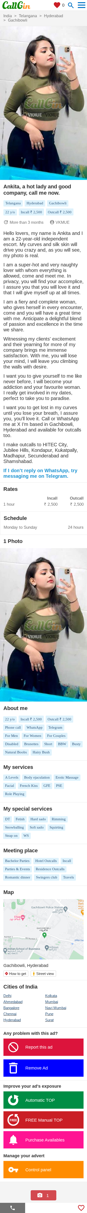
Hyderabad (12, 1020)
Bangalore (11, 1008)
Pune (49, 1014)
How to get (15, 974)
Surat (49, 1020)
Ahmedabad (12, 1002)
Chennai (9, 1014)
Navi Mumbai (55, 1008)
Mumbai (51, 1002)
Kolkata (51, 996)
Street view (43, 973)
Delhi (7, 996)
